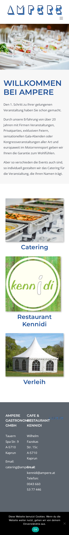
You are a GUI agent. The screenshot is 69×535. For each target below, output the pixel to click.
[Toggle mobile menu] (61, 18)
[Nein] (64, 523)
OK (35, 529)
